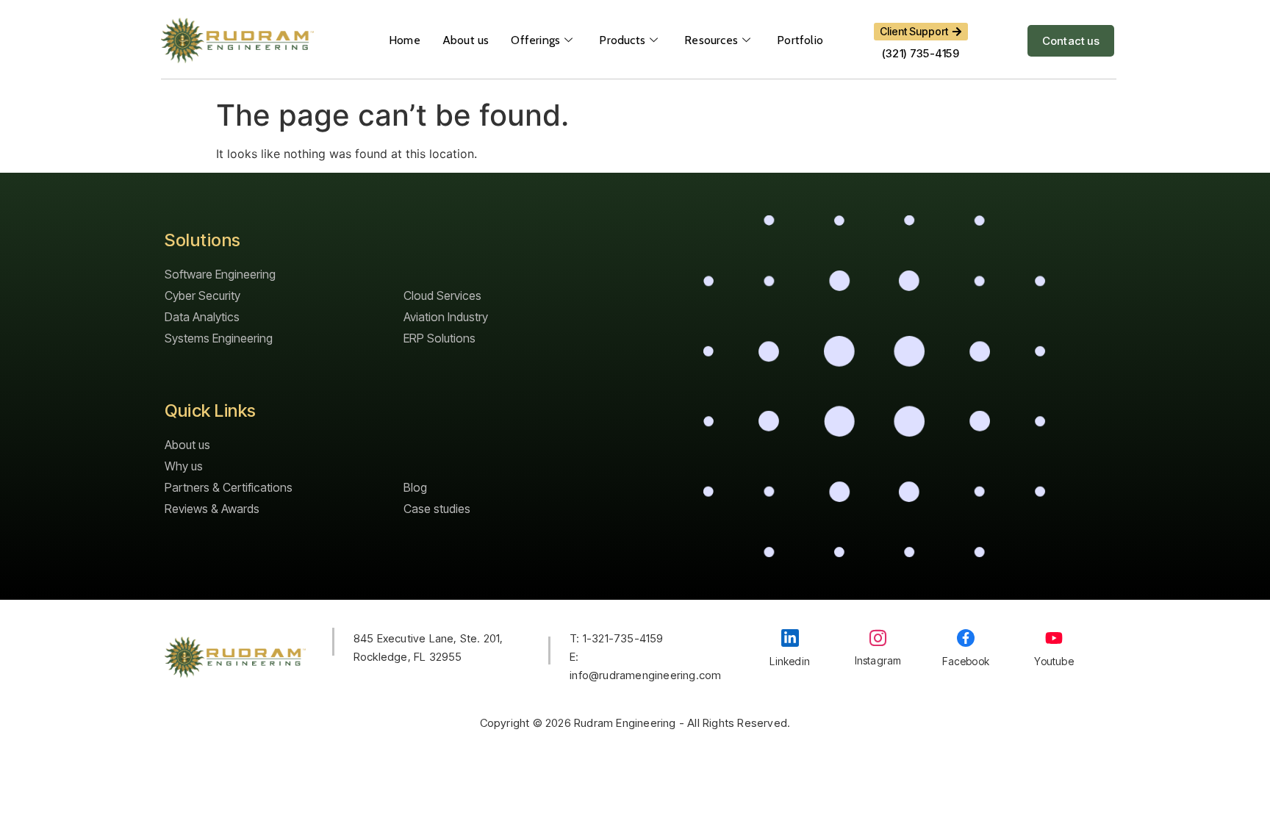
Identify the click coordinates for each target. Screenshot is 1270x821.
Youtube (1053, 661)
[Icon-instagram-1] (877, 637)
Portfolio (800, 40)
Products (622, 40)
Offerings (535, 40)
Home (404, 40)
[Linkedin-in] (790, 638)
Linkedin (789, 661)
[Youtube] (1054, 638)
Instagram (878, 660)
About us (465, 40)
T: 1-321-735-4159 (616, 638)
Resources (711, 40)
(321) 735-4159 (920, 53)
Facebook (965, 661)
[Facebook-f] (966, 638)
